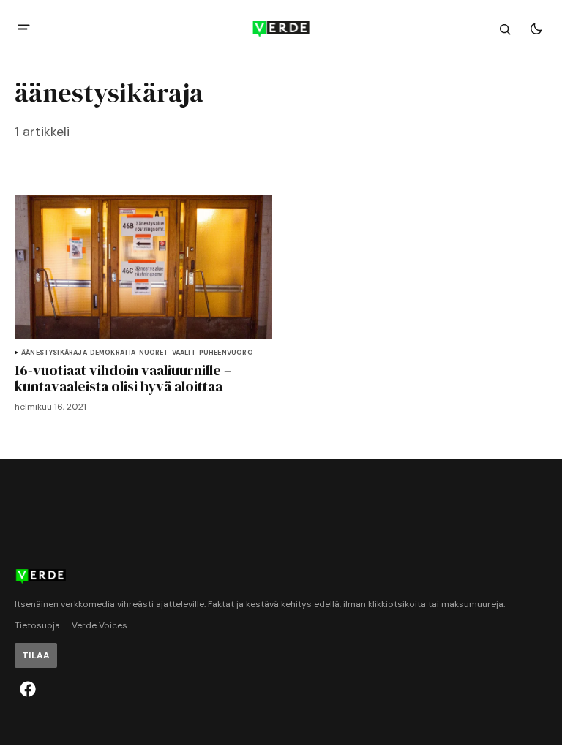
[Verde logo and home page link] (281, 29)
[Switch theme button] (535, 29)
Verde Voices (99, 626)
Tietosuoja (37, 626)
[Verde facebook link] (28, 689)
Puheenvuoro (226, 353)
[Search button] (505, 29)
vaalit (184, 353)
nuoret (154, 353)
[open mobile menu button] (24, 28)
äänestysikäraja (54, 353)
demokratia (113, 353)
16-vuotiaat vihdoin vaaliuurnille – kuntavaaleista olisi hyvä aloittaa (123, 378)
